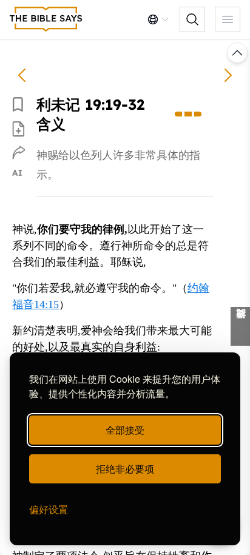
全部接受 (125, 430)
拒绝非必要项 (125, 469)
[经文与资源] (240, 326)
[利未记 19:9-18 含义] (22, 75)
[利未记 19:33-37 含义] (228, 75)
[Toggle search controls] (192, 19)
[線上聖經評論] (46, 19)
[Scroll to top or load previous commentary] (237, 52)
